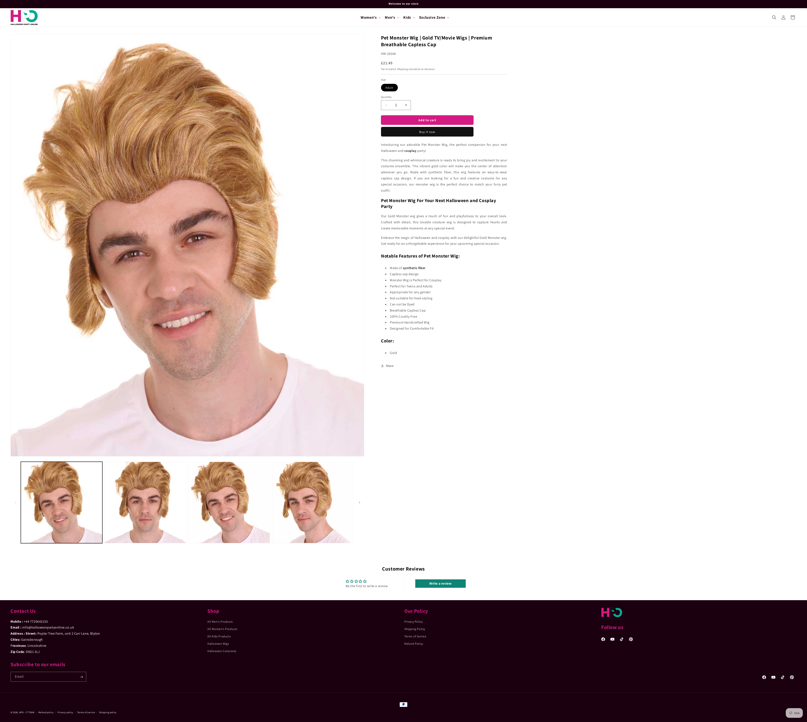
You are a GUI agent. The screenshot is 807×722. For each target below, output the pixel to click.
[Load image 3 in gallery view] (229, 502)
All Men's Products (220, 621)
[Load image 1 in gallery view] (61, 502)
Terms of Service (415, 636)
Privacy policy (65, 712)
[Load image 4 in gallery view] (312, 502)
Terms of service (86, 712)
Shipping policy (108, 712)
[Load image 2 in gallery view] (145, 502)
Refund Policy (413, 644)
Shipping (402, 68)
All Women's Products (222, 629)
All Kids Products (219, 636)
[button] (370, 17)
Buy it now (427, 132)
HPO (21, 712)
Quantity (386, 97)
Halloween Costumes (221, 651)
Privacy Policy (413, 621)
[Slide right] (359, 502)
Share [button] (390, 366)
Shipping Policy (414, 629)
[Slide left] (15, 502)
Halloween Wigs (218, 644)
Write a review (440, 583)
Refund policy (45, 712)
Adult (389, 87)
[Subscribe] (81, 677)
